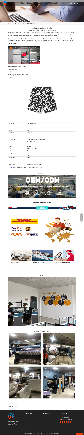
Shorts (44, 416)
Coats (44, 423)
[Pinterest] (70, 422)
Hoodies (44, 421)
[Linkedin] (62, 422)
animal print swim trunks (13, 406)
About (39, 3)
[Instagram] (68, 422)
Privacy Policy (28, 427)
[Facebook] (60, 422)
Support (27, 423)
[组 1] (11, 416)
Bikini (44, 418)
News (46, 3)
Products (31, 3)
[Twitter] (64, 422)
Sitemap (57, 433)
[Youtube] (66, 422)
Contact (53, 3)
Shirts (44, 419)
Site (55, 30)
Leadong (54, 433)
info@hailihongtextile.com (66, 419)
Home (23, 3)
